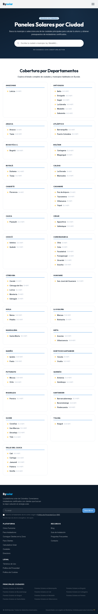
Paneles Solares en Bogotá (75, 588)
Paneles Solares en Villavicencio (46, 599)
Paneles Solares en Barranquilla (46, 588)
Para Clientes (8, 541)
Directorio (7, 553)
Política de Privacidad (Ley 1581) (48, 515)
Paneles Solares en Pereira (75, 595)
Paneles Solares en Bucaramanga (14, 592)
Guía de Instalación (58, 532)
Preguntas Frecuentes (59, 537)
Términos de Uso (9, 564)
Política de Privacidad (11, 568)
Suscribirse (88, 510)
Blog (52, 528)
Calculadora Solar (10, 545)
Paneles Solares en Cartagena (77, 592)
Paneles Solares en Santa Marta (14, 599)
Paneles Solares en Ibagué (12, 595)
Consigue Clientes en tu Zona (14, 537)
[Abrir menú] (93, 4)
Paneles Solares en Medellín (45, 595)
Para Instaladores (9, 532)
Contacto (54, 541)
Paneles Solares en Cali (43, 592)
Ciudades (6, 549)
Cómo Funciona (9, 528)
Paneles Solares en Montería (13, 588)
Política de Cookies (10, 572)
